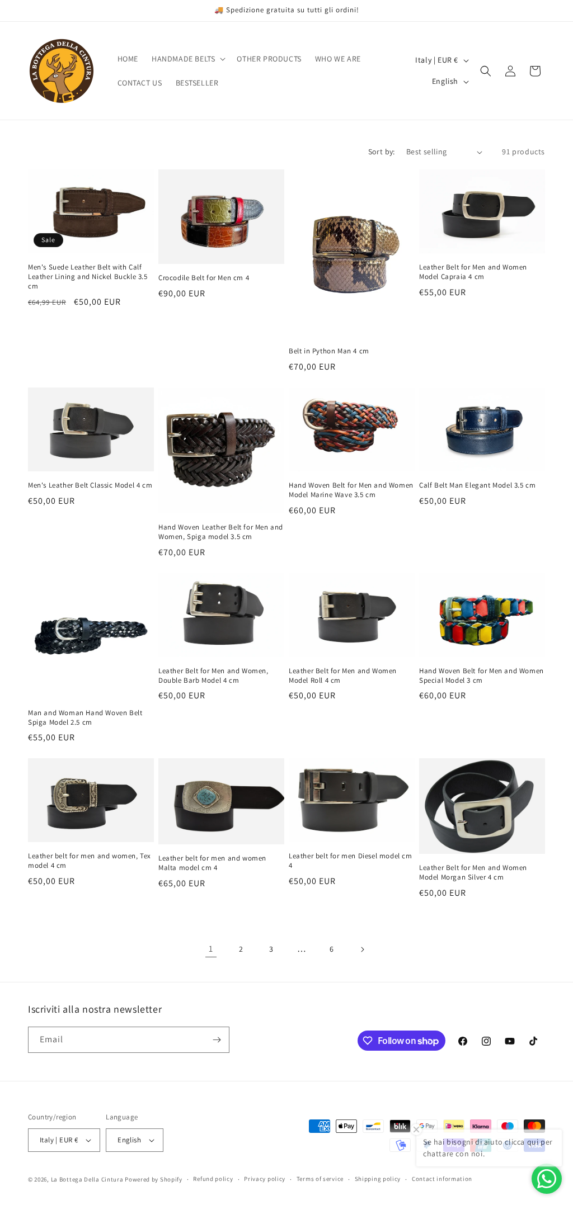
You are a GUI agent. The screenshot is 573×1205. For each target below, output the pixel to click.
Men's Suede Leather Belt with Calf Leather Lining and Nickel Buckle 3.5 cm (88, 277)
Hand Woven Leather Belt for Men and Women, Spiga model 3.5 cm (220, 532)
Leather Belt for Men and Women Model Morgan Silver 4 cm (473, 872)
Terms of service (320, 1179)
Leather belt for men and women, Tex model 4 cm (89, 861)
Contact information (442, 1179)
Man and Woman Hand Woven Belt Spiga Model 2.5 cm (85, 717)
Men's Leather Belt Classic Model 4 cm (90, 485)
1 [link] (211, 948)
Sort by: (381, 152)
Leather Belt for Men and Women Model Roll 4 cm (343, 676)
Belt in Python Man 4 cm (329, 351)
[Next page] (362, 949)
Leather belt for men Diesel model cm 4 (350, 861)
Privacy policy (264, 1179)
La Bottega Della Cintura (87, 1179)
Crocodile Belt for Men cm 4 (203, 277)
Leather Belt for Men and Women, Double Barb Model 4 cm (213, 676)
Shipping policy (378, 1179)
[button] (187, 58)
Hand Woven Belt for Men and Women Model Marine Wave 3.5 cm (351, 490)
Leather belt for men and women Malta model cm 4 (212, 863)
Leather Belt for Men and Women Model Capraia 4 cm (473, 272)
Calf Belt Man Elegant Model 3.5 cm (477, 485)
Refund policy (213, 1179)
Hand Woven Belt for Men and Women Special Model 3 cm (481, 676)
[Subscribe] (216, 1040)
